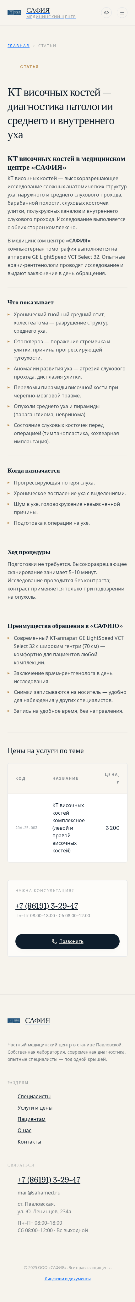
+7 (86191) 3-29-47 (46, 906)
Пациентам (32, 1119)
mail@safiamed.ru (39, 1192)
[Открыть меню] (122, 12)
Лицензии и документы (68, 1279)
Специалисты (34, 1096)
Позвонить (71, 941)
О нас (24, 1130)
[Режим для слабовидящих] (106, 12)
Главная (19, 45)
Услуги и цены (35, 1107)
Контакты (29, 1141)
